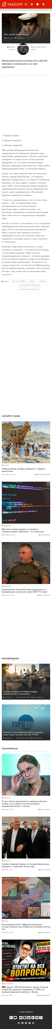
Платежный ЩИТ (44, 995)
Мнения (34, 4)
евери (32, 281)
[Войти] (33, 1023)
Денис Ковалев (38, 697)
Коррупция (7, 586)
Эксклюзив (20, 38)
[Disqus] (26, 382)
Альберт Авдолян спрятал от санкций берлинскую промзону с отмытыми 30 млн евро (25, 865)
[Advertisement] (26, 104)
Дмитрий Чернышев (43, 474)
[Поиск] (19, 1023)
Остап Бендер (19, 281)
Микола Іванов (45, 535)
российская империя (29, 285)
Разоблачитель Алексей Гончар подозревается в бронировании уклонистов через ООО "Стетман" (25, 590)
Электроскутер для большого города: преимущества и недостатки (20, 692)
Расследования (45, 4)
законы (42, 281)
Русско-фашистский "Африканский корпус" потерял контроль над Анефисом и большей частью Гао (26, 926)
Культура (9, 38)
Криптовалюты (8, 984)
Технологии (8, 697)
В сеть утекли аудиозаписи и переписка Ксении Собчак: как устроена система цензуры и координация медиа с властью (24, 803)
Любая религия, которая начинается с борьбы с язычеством (24, 470)
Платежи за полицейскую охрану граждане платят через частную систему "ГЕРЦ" (23, 733)
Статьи (40, 4)
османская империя (29, 289)
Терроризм (7, 526)
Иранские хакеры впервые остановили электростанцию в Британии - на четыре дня (23, 530)
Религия (6, 465)
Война (5, 921)
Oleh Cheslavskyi (44, 595)
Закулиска (6, 798)
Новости (28, 4)
